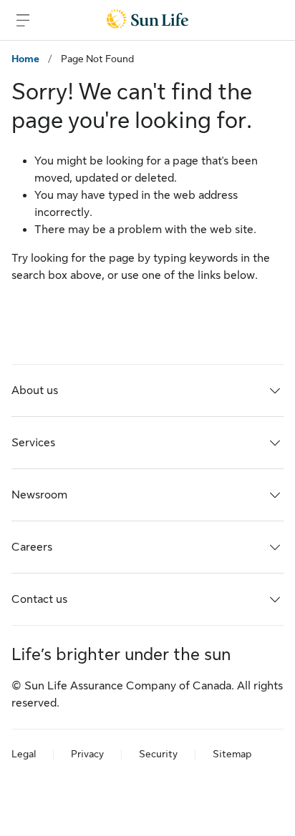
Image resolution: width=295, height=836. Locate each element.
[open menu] (22, 20)
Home (25, 58)
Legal (23, 753)
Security (158, 753)
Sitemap (232, 753)
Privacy (87, 753)
